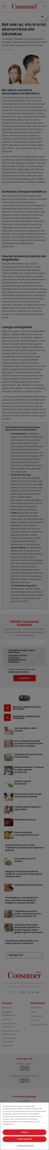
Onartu (24, 1132)
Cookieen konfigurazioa (25, 1145)
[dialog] (24, 1126)
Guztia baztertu (24, 1139)
